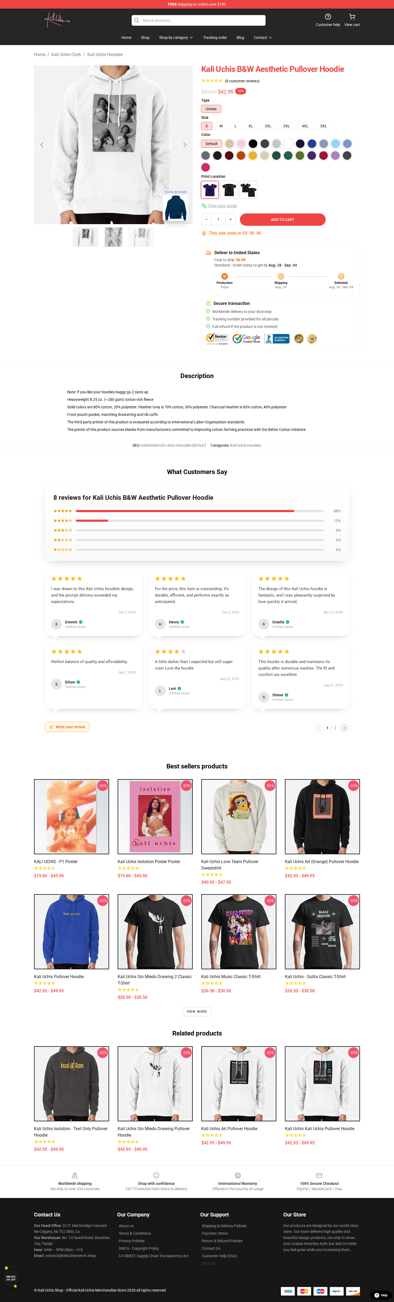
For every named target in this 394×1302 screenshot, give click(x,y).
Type (205, 100)
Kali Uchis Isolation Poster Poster (149, 861)
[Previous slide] (42, 144)
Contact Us (211, 1248)
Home (39, 54)
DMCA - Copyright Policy (139, 1248)
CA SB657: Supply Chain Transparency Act (154, 1256)
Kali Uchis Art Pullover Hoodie (229, 1128)
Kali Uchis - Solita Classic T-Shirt (315, 976)
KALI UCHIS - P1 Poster (55, 861)
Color (205, 134)
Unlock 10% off (11, 1278)
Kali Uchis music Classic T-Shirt (231, 976)
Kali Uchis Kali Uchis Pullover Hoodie (319, 1128)
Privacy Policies (131, 1241)
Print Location (213, 176)
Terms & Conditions (135, 1233)
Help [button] (384, 1295)
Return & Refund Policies (222, 1241)
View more (197, 1012)
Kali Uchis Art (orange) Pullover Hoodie (322, 861)
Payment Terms (215, 1233)
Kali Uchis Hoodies (105, 54)
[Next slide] (184, 144)
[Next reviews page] (344, 728)
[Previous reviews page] (318, 728)
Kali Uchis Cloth (66, 54)
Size (205, 117)
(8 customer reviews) (242, 81)
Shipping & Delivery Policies (224, 1226)
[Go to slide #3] (141, 237)
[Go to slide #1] (85, 237)
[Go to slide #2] (113, 237)
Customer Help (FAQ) (219, 1256)
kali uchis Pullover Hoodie (59, 976)
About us (126, 1226)
